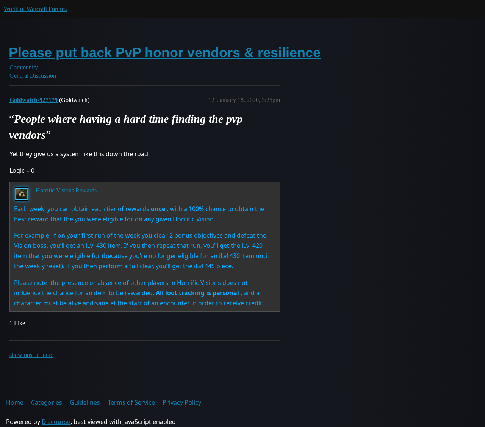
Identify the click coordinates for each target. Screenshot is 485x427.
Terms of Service (131, 402)
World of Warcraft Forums (35, 9)
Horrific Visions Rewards (66, 190)
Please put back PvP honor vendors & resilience (165, 52)
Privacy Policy (182, 402)
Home (14, 402)
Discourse (56, 422)
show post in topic (31, 355)
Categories (46, 402)
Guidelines (85, 402)
